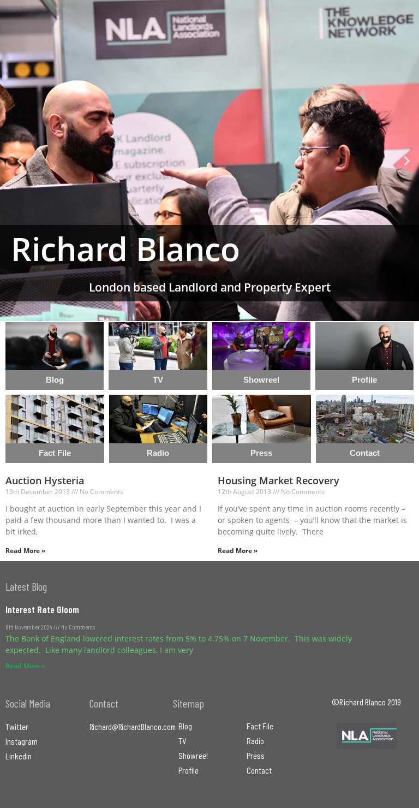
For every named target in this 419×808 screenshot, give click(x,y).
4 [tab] (215, 312)
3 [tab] (204, 312)
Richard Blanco (125, 248)
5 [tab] (225, 312)
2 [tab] (193, 312)
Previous (16, 160)
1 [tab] (182, 312)
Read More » (25, 550)
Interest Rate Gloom (42, 609)
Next (402, 160)
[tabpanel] (209, 160)
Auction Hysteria (44, 480)
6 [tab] (236, 312)
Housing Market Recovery (278, 480)
